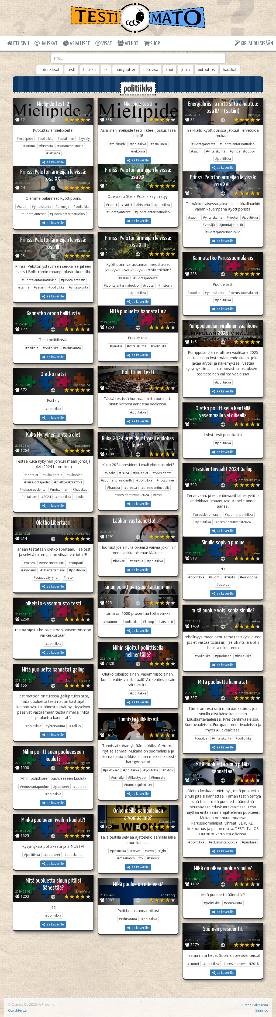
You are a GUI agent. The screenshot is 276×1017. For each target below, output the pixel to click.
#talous (153, 858)
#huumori (110, 621)
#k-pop (148, 621)
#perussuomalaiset (243, 292)
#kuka (80, 496)
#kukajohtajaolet (37, 482)
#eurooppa (249, 577)
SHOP (154, 43)
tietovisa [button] (150, 69)
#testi (157, 495)
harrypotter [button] (125, 69)
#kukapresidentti (33, 489)
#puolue (194, 292)
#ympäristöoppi (242, 151)
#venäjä (209, 224)
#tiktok (168, 770)
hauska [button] (89, 69)
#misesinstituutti (51, 563)
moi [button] (169, 69)
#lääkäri (119, 561)
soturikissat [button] (50, 69)
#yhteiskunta (215, 151)
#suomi (29, 146)
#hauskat (80, 489)
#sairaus (136, 561)
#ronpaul (75, 563)
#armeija (62, 206)
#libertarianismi (52, 570)
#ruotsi (111, 204)
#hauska (113, 487)
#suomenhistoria (70, 146)
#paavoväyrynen (46, 577)
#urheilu (117, 777)
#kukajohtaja (52, 475)
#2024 (46, 496)
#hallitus (31, 348)
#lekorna (53, 153)
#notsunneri (59, 489)
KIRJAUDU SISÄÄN (256, 43)
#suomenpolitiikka (239, 514)
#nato (68, 577)
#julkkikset (111, 770)
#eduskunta (72, 348)
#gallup (75, 726)
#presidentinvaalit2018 (241, 963)
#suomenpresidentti (116, 480)
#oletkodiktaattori (68, 482)
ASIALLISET (79, 43)
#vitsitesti (165, 621)
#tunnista (158, 777)
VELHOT (131, 43)
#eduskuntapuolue (34, 786)
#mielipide (25, 138)
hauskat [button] (230, 69)
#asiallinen (66, 138)
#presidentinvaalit (155, 487)
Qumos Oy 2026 (24, 1004)
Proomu (48, 1004)
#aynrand (28, 570)
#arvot (135, 851)
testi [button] (71, 69)
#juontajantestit (203, 144)
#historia (46, 146)
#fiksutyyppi (137, 777)
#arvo (149, 851)
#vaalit (110, 473)
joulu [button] (185, 69)
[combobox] (138, 58)
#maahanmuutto (130, 858)
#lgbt (162, 851)
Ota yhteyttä (17, 1010)
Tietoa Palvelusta (255, 1005)
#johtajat (31, 475)
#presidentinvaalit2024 (233, 522)
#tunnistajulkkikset (138, 784)
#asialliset (29, 496)
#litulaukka (243, 656)
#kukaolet (74, 475)
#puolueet (223, 656)
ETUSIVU (20, 43)
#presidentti (162, 473)
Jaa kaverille (54, 162)
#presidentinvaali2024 (132, 495)
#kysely (84, 138)
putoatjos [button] (206, 69)
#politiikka (45, 138)
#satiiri (196, 151)
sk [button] (106, 69)
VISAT (106, 43)
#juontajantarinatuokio (237, 144)
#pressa (130, 487)
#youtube (150, 770)
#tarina (23, 287)
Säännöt (261, 1010)
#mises (29, 563)
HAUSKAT (49, 43)
